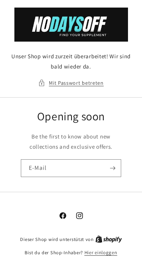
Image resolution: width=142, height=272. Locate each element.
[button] (71, 83)
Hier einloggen (100, 252)
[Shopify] (108, 239)
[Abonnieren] (112, 168)
